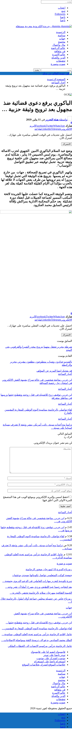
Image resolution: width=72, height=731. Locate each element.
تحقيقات (60, 60)
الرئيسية (60, 32)
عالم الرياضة (58, 48)
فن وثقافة (59, 51)
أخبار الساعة (65, 374)
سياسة (61, 35)
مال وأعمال (58, 44)
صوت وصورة (58, 64)
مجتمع (61, 41)
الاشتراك (67, 144)
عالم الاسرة (58, 54)
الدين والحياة (58, 57)
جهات (62, 38)
